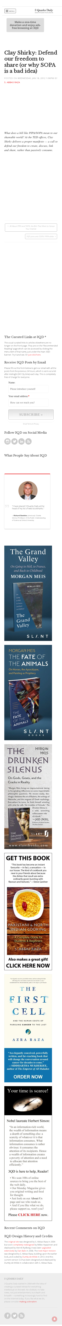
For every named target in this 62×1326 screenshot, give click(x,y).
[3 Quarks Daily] (43, 12)
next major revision (47, 1250)
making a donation (28, 1301)
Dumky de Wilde (29, 1256)
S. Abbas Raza (12, 82)
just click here (34, 354)
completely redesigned (23, 1244)
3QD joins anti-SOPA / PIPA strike (40, 236)
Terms (29, 424)
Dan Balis (21, 1250)
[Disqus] (31, 282)
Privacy (36, 424)
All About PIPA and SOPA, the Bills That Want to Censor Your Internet (32, 227)
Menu (12, 11)
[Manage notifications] (54, 1319)
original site (13, 1241)
